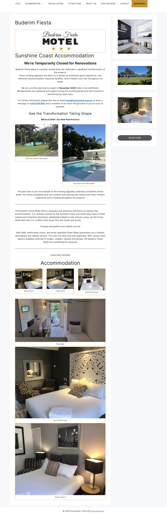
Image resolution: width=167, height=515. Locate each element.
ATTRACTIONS (74, 3)
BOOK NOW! (139, 3)
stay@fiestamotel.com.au (79, 100)
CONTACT (124, 3)
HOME (17, 3)
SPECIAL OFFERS (55, 3)
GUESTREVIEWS (108, 3)
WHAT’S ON (91, 3)
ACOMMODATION (32, 3)
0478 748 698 (37, 103)
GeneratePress (97, 511)
